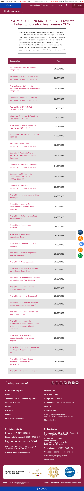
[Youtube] (77, 383)
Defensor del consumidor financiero (59, 403)
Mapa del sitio (50, 420)
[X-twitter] (69, 383)
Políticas (48, 406)
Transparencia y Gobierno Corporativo (21, 399)
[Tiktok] (57, 383)
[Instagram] (52, 383)
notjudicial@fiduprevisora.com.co (58, 416)
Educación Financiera (14, 418)
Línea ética (49, 460)
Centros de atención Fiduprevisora (58, 452)
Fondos (8, 414)
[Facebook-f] (61, 383)
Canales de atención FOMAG (18, 452)
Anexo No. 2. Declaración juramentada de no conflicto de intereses (22, 207)
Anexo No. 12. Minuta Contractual (23, 296)
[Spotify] (73, 383)
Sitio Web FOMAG (51, 395)
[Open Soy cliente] (61, 5)
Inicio (7, 395)
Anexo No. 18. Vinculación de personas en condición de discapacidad (21, 362)
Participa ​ (9, 406)
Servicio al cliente (12, 403)
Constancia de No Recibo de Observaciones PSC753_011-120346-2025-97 (21, 176)
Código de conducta (53, 399)
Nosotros (9, 410)
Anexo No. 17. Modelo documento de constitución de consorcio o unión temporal (24, 350)
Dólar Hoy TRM (6, 1)
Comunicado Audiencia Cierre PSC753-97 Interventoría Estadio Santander (23, 155)
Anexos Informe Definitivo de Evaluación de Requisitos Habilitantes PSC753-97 (25, 88)
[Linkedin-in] (65, 383)
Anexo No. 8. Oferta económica (22, 262)
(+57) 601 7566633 (21, 433)
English (80, 5)
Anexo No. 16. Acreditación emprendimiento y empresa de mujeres (22, 338)
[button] (30, 472)
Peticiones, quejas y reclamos (56, 456)
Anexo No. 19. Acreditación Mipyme (24, 371)
